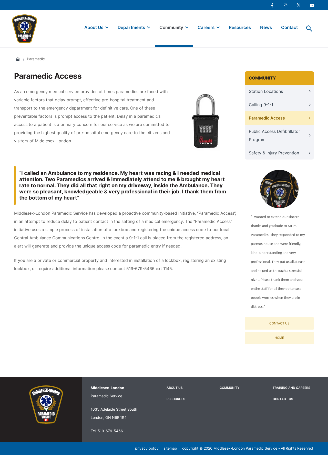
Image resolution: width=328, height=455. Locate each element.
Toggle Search (309, 29)
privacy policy (147, 448)
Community (262, 78)
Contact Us (279, 323)
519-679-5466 (110, 431)
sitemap (170, 448)
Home (279, 338)
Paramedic (36, 59)
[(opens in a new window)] (272, 5)
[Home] (27, 28)
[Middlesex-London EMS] (46, 404)
